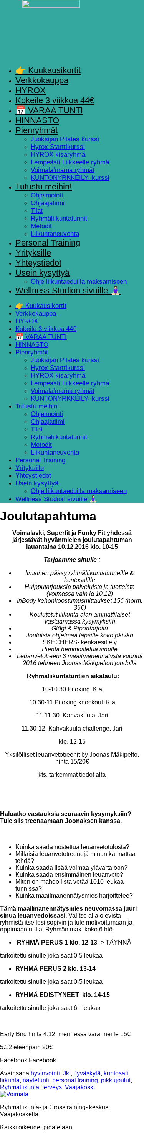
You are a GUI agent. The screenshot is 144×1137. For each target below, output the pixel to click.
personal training (75, 1080)
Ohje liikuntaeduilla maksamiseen (79, 281)
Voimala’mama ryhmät (62, 170)
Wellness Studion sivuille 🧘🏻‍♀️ (68, 290)
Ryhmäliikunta (19, 1087)
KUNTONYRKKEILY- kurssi (70, 177)
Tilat (37, 210)
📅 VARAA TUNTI (49, 110)
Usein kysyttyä (42, 273)
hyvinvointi (45, 1073)
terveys (52, 1087)
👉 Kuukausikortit (48, 70)
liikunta (10, 1080)
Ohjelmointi (47, 195)
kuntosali (116, 1073)
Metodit (41, 226)
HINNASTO (37, 120)
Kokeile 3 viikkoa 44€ (54, 100)
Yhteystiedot (38, 263)
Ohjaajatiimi (48, 203)
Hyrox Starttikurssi (58, 146)
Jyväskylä (87, 1073)
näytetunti (36, 1080)
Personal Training (47, 242)
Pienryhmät (36, 130)
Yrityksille (33, 252)
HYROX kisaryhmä (58, 154)
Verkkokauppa (41, 80)
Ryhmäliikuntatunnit (59, 218)
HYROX (30, 90)
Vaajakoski (80, 1087)
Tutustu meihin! (43, 186)
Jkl (67, 1073)
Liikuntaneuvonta (55, 233)
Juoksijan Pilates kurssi (65, 139)
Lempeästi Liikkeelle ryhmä (70, 162)
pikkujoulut (116, 1080)
